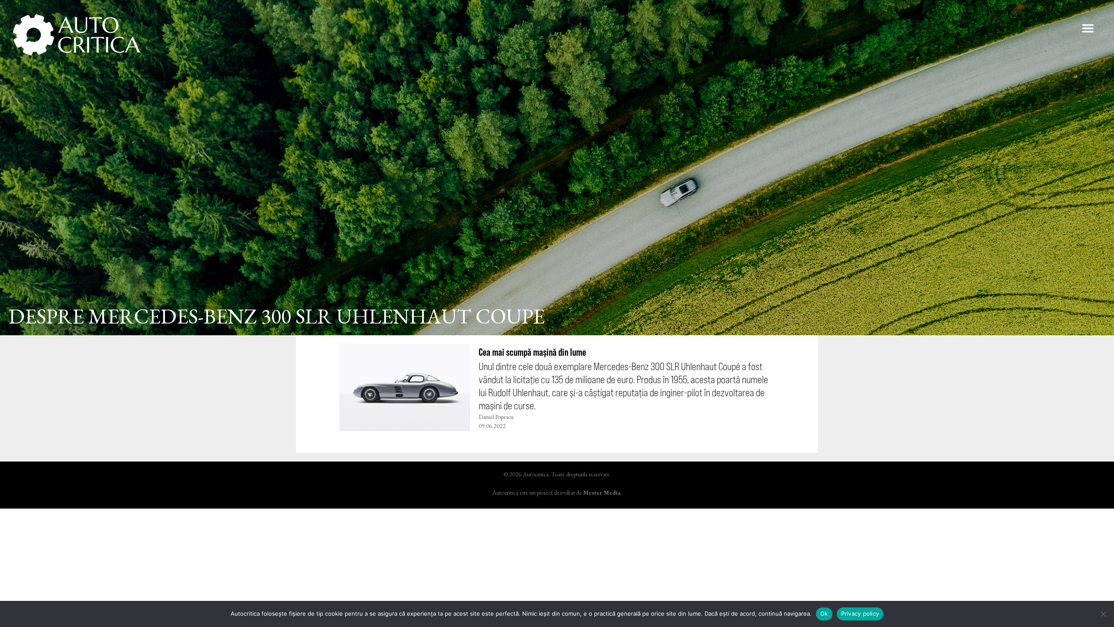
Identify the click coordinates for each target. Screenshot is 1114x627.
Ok (824, 613)
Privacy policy (860, 613)
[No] (1103, 614)
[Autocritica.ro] (77, 35)
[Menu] (1088, 28)
